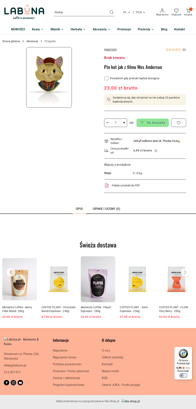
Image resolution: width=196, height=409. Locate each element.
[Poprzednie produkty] (10, 272)
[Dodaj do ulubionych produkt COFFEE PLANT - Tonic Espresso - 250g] (150, 261)
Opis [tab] (79, 209)
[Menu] (190, 349)
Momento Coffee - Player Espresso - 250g (96, 309)
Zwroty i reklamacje (66, 378)
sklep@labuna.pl (15, 365)
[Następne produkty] (185, 272)
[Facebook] (6, 382)
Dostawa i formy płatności (71, 371)
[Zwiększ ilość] (124, 123)
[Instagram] (13, 382)
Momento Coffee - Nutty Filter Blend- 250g (17, 309)
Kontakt (107, 364)
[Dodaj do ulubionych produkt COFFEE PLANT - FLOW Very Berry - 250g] (189, 261)
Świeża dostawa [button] (98, 244)
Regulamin (60, 350)
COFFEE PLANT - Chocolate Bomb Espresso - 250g (59, 309)
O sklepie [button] (108, 340)
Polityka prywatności (67, 364)
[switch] (183, 375)
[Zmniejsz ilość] (107, 123)
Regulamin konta (64, 357)
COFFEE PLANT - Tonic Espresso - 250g (134, 309)
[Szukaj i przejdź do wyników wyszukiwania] (111, 12)
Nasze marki (110, 371)
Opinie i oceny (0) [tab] (106, 209)
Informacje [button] (61, 340)
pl (125, 12)
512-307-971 (12, 372)
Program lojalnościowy (68, 385)
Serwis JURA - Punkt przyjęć (121, 385)
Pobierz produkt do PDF (126, 185)
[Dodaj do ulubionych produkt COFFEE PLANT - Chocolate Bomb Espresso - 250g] (72, 261)
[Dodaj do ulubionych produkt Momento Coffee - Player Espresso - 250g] (111, 261)
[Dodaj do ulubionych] (178, 123)
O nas (106, 350)
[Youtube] (20, 382)
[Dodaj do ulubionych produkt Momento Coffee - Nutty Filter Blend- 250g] (32, 261)
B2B (104, 378)
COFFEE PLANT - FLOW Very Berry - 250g (173, 309)
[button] (49, 77)
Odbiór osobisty (112, 357)
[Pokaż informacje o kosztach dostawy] (156, 151)
